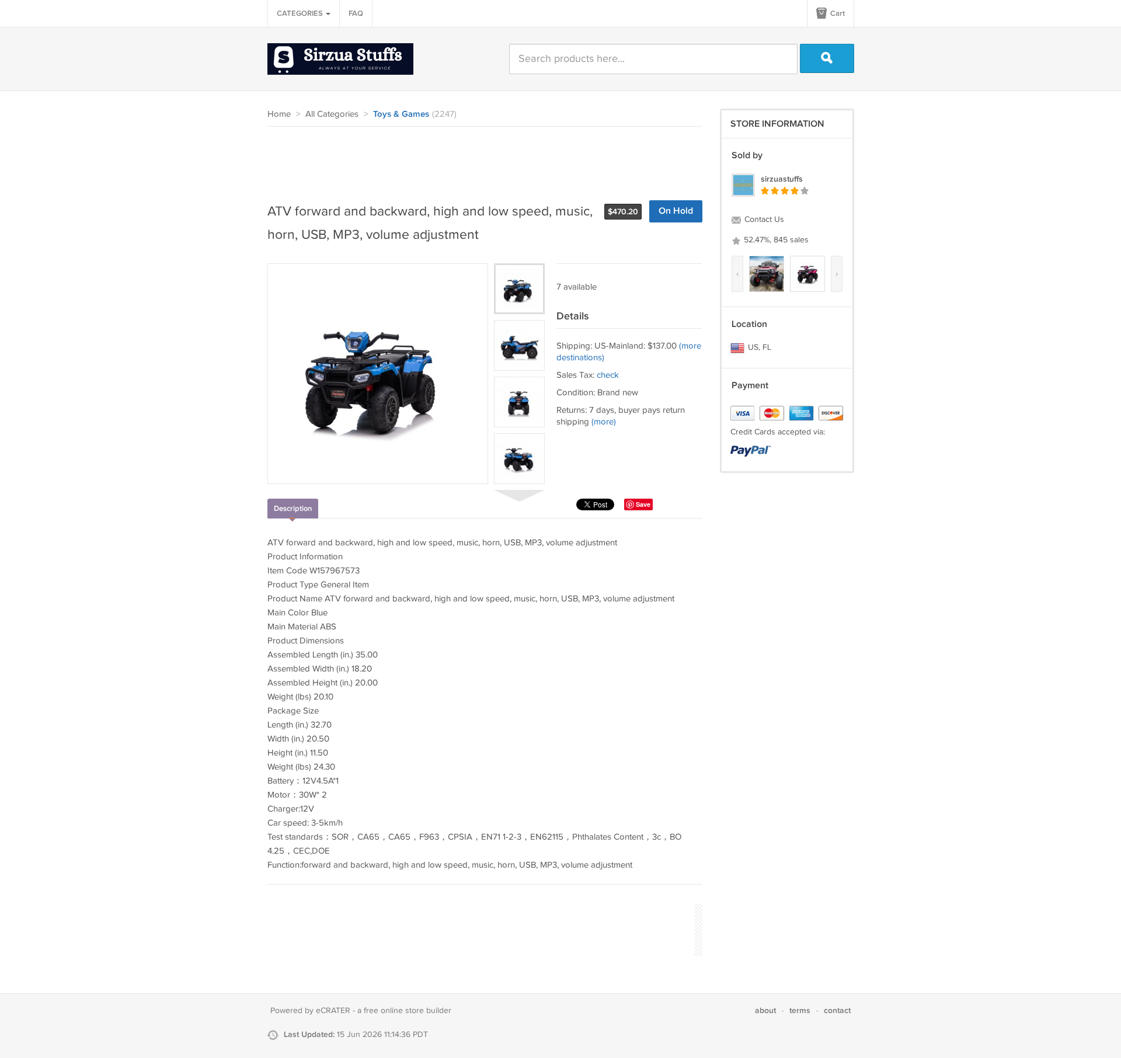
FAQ (356, 13)
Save (643, 504)
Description (293, 508)
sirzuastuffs (782, 179)
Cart (836, 13)
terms (799, 1010)
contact (837, 1010)
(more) (603, 422)
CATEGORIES (301, 13)
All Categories (331, 114)
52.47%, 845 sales (775, 240)
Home (279, 114)
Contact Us (763, 219)
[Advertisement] (479, 159)
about (765, 1010)
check (608, 375)
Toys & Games (401, 114)
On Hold (676, 211)
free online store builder (407, 1010)
